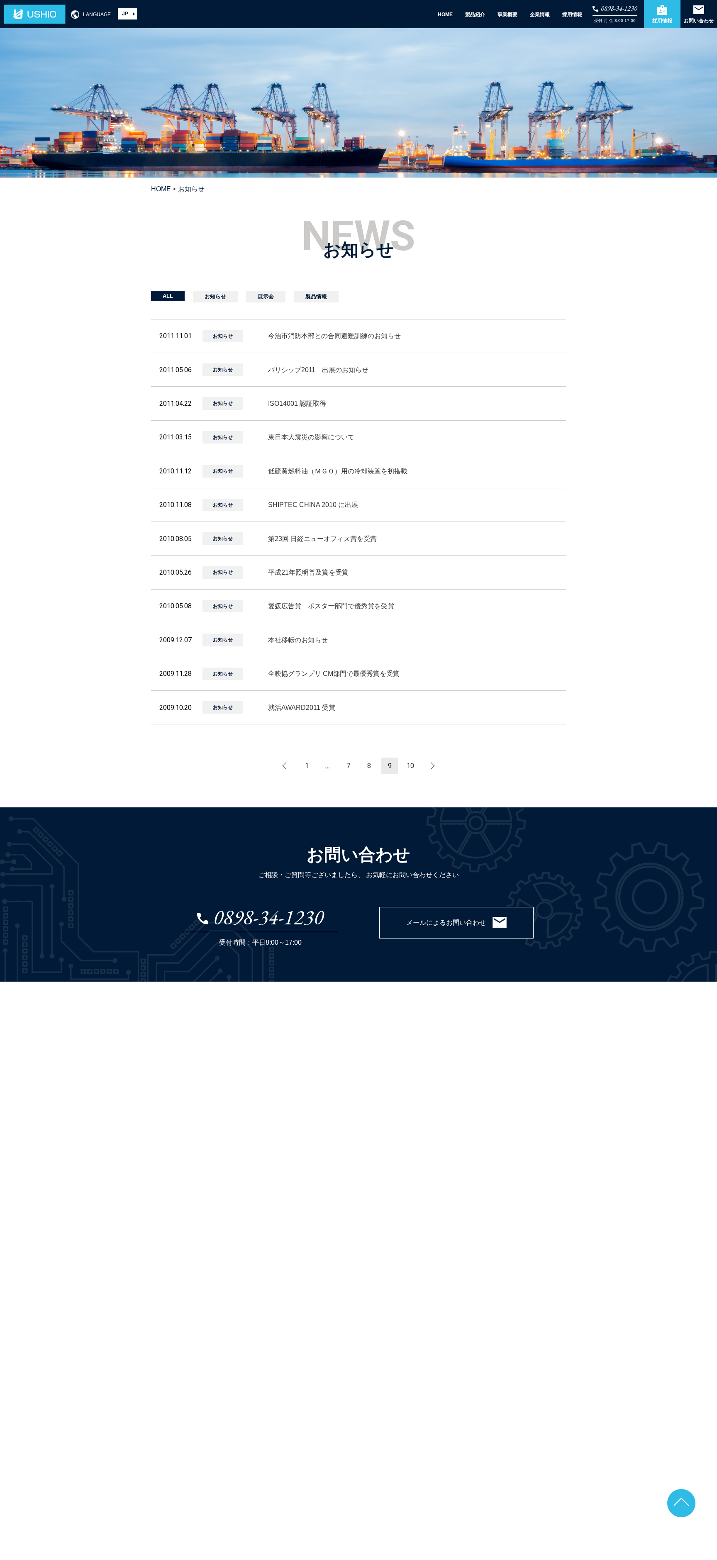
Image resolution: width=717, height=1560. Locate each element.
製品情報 (316, 296)
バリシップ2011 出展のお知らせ (318, 369)
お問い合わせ (699, 21)
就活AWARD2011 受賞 (301, 707)
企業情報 (540, 14)
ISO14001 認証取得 (297, 403)
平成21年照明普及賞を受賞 (308, 572)
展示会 (266, 296)
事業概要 (507, 14)
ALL (168, 296)
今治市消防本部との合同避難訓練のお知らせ (334, 335)
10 (410, 766)
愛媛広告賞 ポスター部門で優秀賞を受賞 (331, 605)
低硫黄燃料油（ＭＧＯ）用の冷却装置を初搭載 (337, 471)
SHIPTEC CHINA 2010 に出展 (313, 504)
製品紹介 (475, 14)
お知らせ (215, 296)
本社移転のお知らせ (298, 640)
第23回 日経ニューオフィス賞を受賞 (322, 538)
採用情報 (572, 14)
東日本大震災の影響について (311, 437)
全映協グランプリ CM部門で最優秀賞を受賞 (334, 673)
